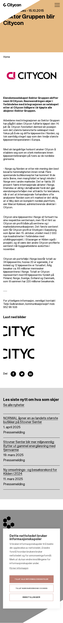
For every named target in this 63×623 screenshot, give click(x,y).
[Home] (12, 5)
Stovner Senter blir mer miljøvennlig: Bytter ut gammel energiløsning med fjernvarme (29, 446)
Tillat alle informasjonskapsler (31, 579)
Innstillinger (31, 597)
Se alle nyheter (13, 405)
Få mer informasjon (19, 568)
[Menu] (57, 5)
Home (6, 57)
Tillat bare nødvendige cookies (31, 588)
